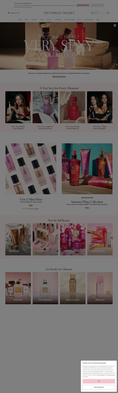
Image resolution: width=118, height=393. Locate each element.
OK (99, 381)
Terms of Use (111, 375)
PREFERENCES (99, 387)
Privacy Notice (101, 375)
